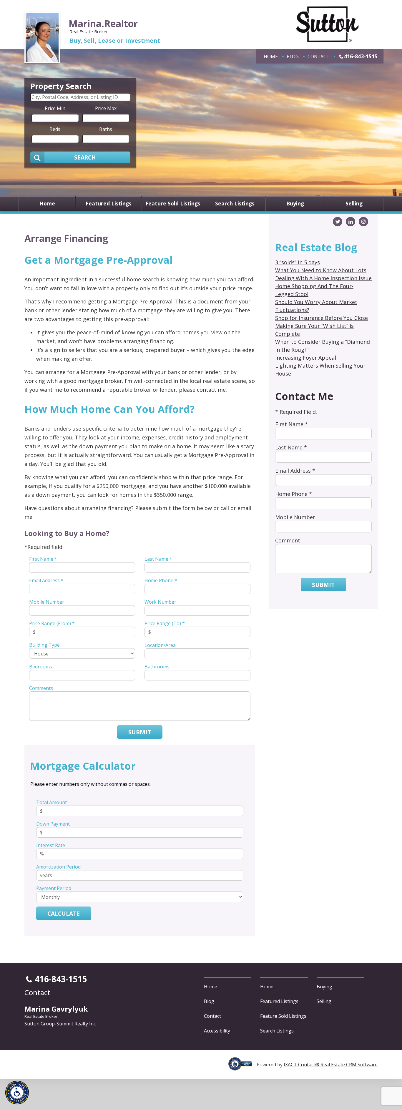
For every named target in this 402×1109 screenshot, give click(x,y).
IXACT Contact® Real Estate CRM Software (331, 1064)
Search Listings (234, 203)
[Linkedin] (350, 221)
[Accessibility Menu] (17, 1092)
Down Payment (53, 824)
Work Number (160, 602)
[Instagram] (363, 221)
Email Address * (46, 580)
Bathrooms (157, 666)
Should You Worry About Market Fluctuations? (316, 305)
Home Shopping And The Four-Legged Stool (314, 290)
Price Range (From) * (52, 623)
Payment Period (53, 888)
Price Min (55, 108)
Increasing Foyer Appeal (305, 357)
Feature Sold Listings (172, 203)
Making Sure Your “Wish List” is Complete (314, 329)
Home (271, 56)
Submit (139, 732)
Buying (295, 203)
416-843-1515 (361, 56)
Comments (41, 688)
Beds (54, 129)
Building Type (44, 645)
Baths (105, 129)
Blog (293, 56)
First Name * (43, 559)
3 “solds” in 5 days (297, 262)
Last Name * (158, 559)
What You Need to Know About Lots (320, 270)
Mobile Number (46, 602)
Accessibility (217, 1030)
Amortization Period (58, 867)
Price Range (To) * (164, 623)
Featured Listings (108, 203)
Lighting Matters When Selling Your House (320, 369)
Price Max (106, 108)
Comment (287, 540)
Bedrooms (40, 666)
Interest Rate (50, 845)
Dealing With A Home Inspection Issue (323, 278)
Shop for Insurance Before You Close (321, 317)
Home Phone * (160, 580)
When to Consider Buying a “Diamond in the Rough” (322, 345)
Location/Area (160, 645)
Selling (354, 203)
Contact (318, 56)
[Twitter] (337, 221)
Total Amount (51, 802)
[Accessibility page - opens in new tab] (242, 1067)
